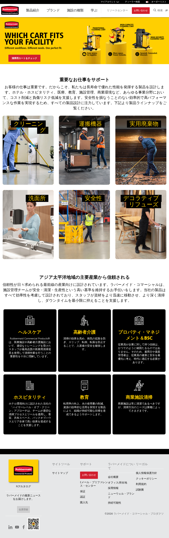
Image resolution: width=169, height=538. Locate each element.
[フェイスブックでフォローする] (24, 527)
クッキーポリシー (146, 479)
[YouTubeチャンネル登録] (17, 527)
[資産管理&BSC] (139, 340)
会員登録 (23, 509)
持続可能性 (114, 503)
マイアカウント (108, 2)
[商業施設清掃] (139, 404)
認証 (82, 497)
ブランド (53, 10)
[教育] (84, 404)
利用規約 (141, 484)
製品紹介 (32, 10)
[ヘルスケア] (29, 340)
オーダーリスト (157, 2)
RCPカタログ (23, 486)
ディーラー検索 (132, 2)
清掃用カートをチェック (24, 58)
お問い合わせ (141, 10)
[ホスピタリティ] (29, 404)
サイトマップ (60, 473)
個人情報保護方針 (146, 473)
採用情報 (113, 488)
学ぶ (94, 10)
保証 (82, 491)
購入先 (84, 502)
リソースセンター (117, 10)
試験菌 (140, 490)
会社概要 (113, 477)
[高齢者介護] (84, 340)
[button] (33, 524)
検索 (160, 10)
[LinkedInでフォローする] (10, 527)
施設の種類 (75, 10)
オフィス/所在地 (117, 482)
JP (166, 10)
